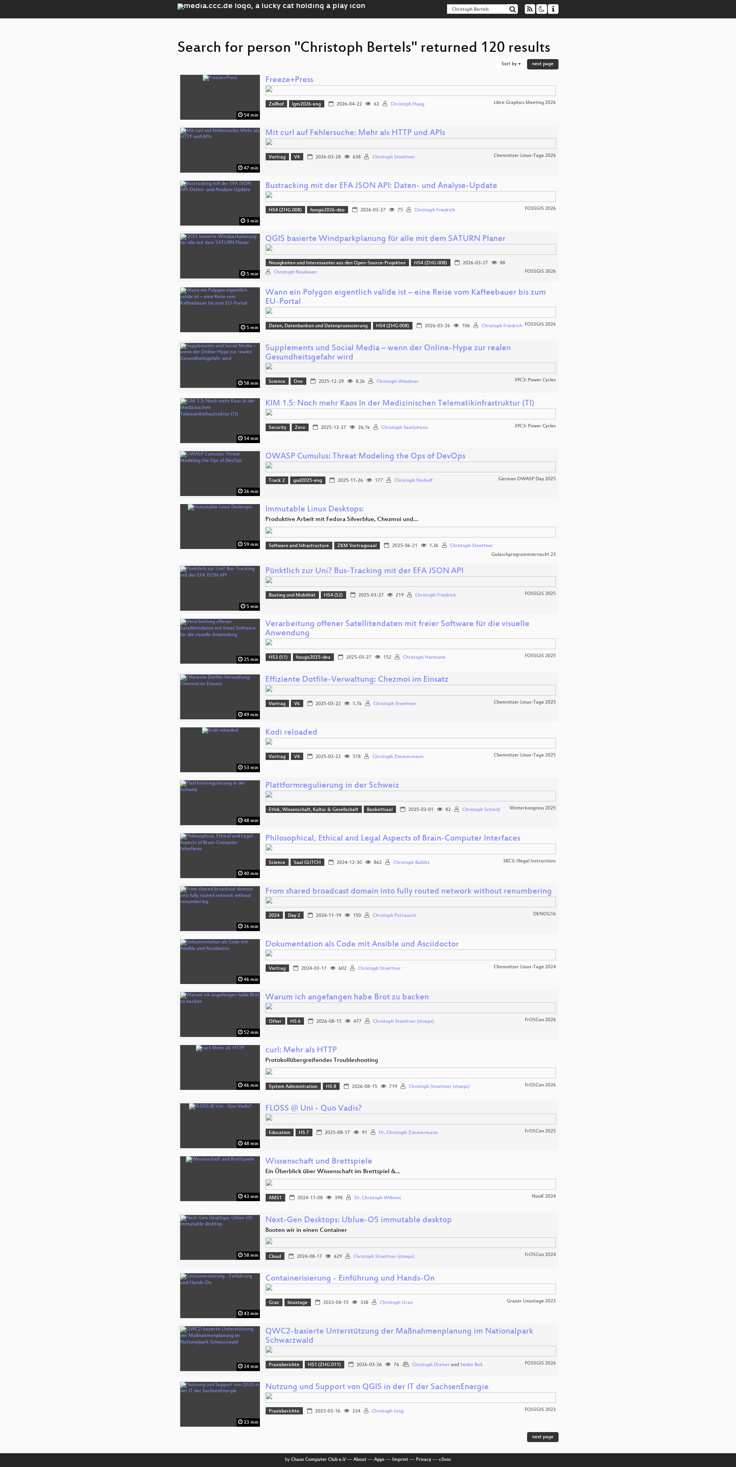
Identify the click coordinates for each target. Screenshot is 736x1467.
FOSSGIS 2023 (540, 1410)
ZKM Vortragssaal (356, 546)
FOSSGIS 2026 (540, 208)
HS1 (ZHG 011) (324, 1365)
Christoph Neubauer (295, 272)
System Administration (293, 1087)
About (359, 1459)
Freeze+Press (289, 80)
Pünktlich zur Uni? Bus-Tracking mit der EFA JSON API (364, 571)
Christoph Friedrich (434, 210)
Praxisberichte (284, 1365)
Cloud (275, 1256)
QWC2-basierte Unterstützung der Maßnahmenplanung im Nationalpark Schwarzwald (399, 1336)
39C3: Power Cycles (535, 380)
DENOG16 (544, 914)
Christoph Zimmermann (398, 757)
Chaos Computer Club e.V (318, 1459)
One (298, 381)
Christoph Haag (407, 104)
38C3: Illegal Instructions (529, 861)
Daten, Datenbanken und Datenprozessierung (318, 326)
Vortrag (277, 157)
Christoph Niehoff (413, 480)
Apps (379, 1459)
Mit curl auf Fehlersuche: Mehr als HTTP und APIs (355, 133)
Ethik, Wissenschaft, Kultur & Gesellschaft (313, 810)
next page (543, 64)
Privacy (423, 1459)
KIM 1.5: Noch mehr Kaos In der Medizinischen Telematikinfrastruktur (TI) (399, 404)
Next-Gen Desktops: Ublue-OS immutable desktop (358, 1220)
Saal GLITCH (307, 862)
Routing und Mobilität (292, 595)
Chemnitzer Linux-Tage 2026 (525, 155)
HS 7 (304, 1133)
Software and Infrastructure (299, 546)
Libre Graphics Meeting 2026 (525, 102)
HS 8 (331, 1087)
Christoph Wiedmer (397, 381)
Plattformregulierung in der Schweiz (332, 786)
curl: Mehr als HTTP (301, 1050)
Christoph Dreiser (431, 1365)
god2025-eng (307, 480)
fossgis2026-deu (327, 210)
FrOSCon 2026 (540, 1020)
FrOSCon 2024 (540, 1255)
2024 (274, 915)
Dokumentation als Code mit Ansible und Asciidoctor (362, 944)
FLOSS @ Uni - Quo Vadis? (313, 1109)
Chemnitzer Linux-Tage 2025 (525, 702)
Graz (274, 1302)
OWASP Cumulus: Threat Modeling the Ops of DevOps (365, 457)
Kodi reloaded (291, 733)
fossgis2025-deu (313, 657)
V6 (297, 704)
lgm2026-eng (306, 104)
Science (277, 381)
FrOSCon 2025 (540, 1131)
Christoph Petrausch (394, 915)
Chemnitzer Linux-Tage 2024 (525, 967)
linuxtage (297, 1302)
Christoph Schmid (481, 810)
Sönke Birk (471, 1365)
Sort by (509, 64)
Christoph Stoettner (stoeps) (403, 1021)
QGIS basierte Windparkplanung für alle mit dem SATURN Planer (385, 239)
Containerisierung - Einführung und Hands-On (350, 1279)
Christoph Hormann (424, 657)
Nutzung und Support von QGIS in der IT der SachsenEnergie (377, 1387)
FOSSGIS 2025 (540, 594)
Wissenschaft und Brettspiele (318, 1162)
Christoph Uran (396, 1302)
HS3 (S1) (278, 657)
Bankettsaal (380, 810)
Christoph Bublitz (411, 862)
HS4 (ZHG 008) (285, 210)
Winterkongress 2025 (532, 808)
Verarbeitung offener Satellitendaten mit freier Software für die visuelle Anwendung (397, 629)
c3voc (445, 1459)
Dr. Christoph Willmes (377, 1198)
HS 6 (295, 1021)
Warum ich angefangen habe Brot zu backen (347, 997)
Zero (300, 427)
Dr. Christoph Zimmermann (408, 1133)
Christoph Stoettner (393, 157)
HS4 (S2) (333, 595)
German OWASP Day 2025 (527, 479)
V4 (297, 157)
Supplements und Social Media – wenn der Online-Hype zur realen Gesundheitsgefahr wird (388, 353)
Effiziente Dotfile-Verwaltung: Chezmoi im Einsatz (357, 680)
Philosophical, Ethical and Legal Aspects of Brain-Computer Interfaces (392, 839)
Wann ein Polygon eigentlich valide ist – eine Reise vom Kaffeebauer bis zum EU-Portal (405, 297)
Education (279, 1133)
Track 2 (277, 480)
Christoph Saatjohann (404, 427)
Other (275, 1021)
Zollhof (276, 104)
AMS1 (275, 1198)
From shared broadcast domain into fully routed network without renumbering (408, 892)
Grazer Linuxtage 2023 (531, 1301)
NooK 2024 (544, 1196)
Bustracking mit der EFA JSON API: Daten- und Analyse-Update (381, 186)
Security (277, 427)
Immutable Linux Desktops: (314, 509)
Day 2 (294, 915)
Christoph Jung (388, 1411)
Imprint (400, 1459)
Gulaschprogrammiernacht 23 (523, 554)
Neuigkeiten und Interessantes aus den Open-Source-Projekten (337, 263)
